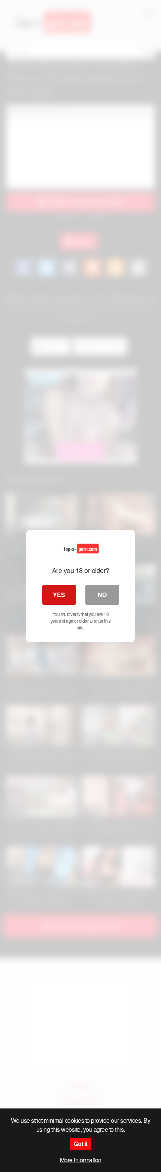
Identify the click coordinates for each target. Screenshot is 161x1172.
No (102, 594)
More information (80, 1159)
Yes (59, 594)
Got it (81, 1143)
